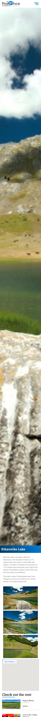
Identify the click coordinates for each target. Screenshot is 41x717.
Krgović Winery (28, 701)
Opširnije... (25, 706)
